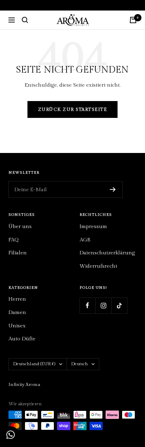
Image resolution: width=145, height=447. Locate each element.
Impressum (93, 226)
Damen (17, 312)
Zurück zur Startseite (72, 109)
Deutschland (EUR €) (34, 364)
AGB (85, 240)
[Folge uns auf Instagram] (103, 305)
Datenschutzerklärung (107, 253)
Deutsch (79, 364)
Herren (17, 299)
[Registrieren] (113, 189)
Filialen (17, 253)
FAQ (13, 240)
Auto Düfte (22, 339)
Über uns (20, 226)
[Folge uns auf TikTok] (119, 305)
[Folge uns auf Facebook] (87, 305)
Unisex (17, 326)
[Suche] (25, 20)
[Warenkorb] (133, 20)
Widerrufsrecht (98, 266)
